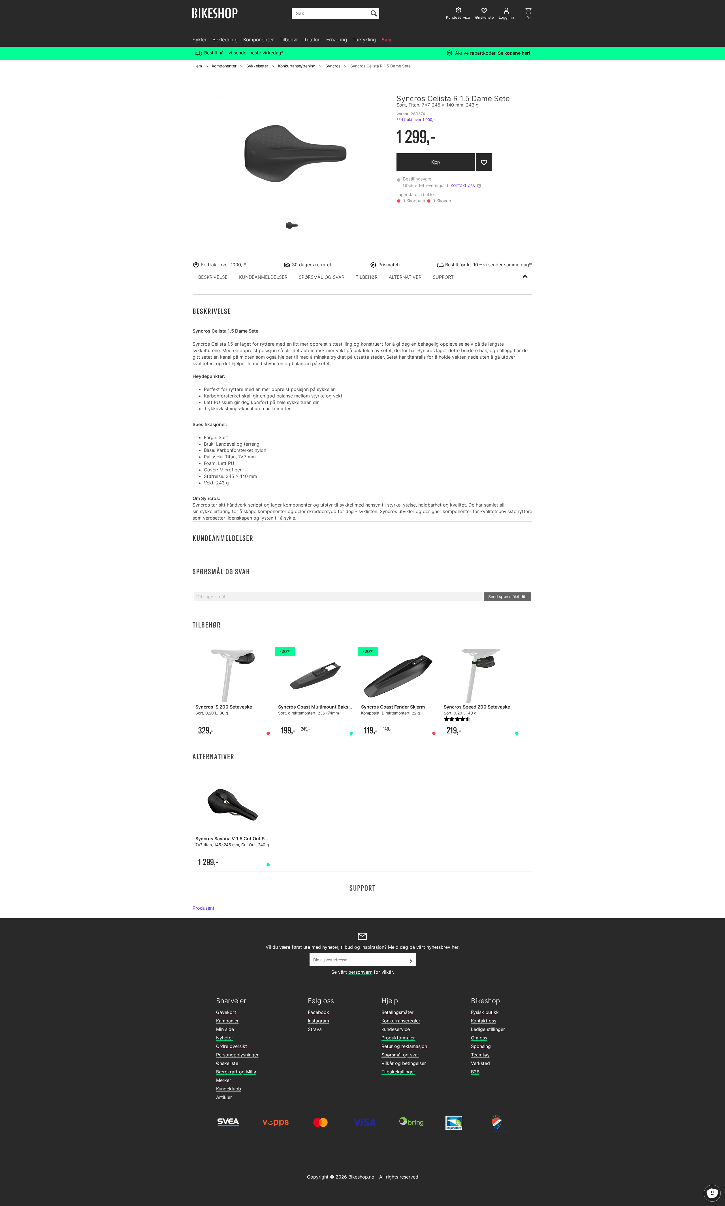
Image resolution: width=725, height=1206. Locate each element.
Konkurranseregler (400, 1021)
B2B (475, 1072)
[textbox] (338, 597)
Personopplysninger (237, 1055)
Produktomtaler (398, 1038)
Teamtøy (480, 1055)
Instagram (318, 1021)
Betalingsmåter (397, 1012)
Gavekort (226, 1012)
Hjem (197, 65)
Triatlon (312, 39)
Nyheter (224, 1038)
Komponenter (258, 39)
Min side (225, 1029)
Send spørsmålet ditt (507, 596)
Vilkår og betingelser (403, 1063)
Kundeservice (395, 1029)
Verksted (480, 1063)
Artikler (224, 1097)
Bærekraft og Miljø (236, 1072)
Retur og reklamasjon (404, 1046)
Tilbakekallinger (398, 1072)
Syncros (332, 65)
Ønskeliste (227, 1063)
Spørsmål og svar (400, 1055)
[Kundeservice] (459, 10)
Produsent (203, 908)
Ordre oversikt (231, 1046)
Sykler (200, 39)
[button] (213, 277)
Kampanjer (227, 1021)
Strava (315, 1029)
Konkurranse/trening (296, 65)
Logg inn (506, 17)
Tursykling (364, 39)
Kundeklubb (228, 1089)
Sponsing (481, 1046)
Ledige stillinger (488, 1029)
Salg (386, 39)
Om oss (479, 1038)
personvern (360, 972)
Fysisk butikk (485, 1012)
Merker (223, 1080)
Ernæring (336, 39)
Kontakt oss (463, 185)
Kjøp (435, 162)
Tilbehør (289, 39)
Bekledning (225, 39)
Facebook (318, 1012)
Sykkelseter (257, 65)
